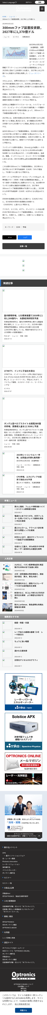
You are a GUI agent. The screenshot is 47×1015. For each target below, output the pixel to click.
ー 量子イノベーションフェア (13, 856)
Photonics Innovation (9, 861)
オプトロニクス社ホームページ (13, 948)
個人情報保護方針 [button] (22, 1004)
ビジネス (16, 37)
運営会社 (23, 988)
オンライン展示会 (8, 873)
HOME (4, 16)
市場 (24, 227)
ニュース (12, 16)
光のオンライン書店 (9, 925)
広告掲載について (23, 986)
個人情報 (23, 990)
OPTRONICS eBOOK (9, 927)
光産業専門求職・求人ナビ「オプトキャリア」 (18, 906)
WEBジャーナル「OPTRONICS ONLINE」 (16, 951)
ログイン (29, 2)
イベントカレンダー (9, 870)
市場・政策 (23, 336)
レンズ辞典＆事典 (8, 938)
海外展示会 (6, 867)
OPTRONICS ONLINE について (23, 984)
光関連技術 (26, 37)
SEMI (18, 227)
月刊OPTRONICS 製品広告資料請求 (15, 896)
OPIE (4, 853)
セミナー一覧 (7, 883)
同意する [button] (23, 1010)
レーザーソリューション (11, 864)
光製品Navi (6, 893)
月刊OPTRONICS (8, 922)
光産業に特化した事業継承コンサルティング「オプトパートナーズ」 (18, 910)
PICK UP (7, 336)
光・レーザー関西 (8, 858)
